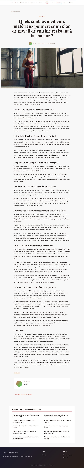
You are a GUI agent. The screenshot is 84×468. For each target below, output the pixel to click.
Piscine (65, 2)
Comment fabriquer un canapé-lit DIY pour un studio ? (57, 421)
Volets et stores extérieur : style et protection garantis (57, 437)
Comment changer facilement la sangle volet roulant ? (25, 426)
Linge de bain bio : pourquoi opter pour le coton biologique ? (25, 421)
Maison (59, 2)
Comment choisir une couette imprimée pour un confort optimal (26, 437)
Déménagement (24, 2)
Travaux (71, 2)
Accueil (13, 11)
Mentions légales (67, 455)
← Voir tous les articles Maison (23, 394)
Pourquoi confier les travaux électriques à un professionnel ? (26, 416)
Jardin (53, 2)
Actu (11, 2)
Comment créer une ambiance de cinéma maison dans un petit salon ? (56, 416)
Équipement (34, 2)
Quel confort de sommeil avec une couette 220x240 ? (56, 426)
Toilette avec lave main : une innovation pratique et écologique (24, 432)
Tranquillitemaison (10, 452)
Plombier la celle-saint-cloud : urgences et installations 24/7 (56, 432)
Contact (65, 457)
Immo (40, 2)
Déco (16, 2)
